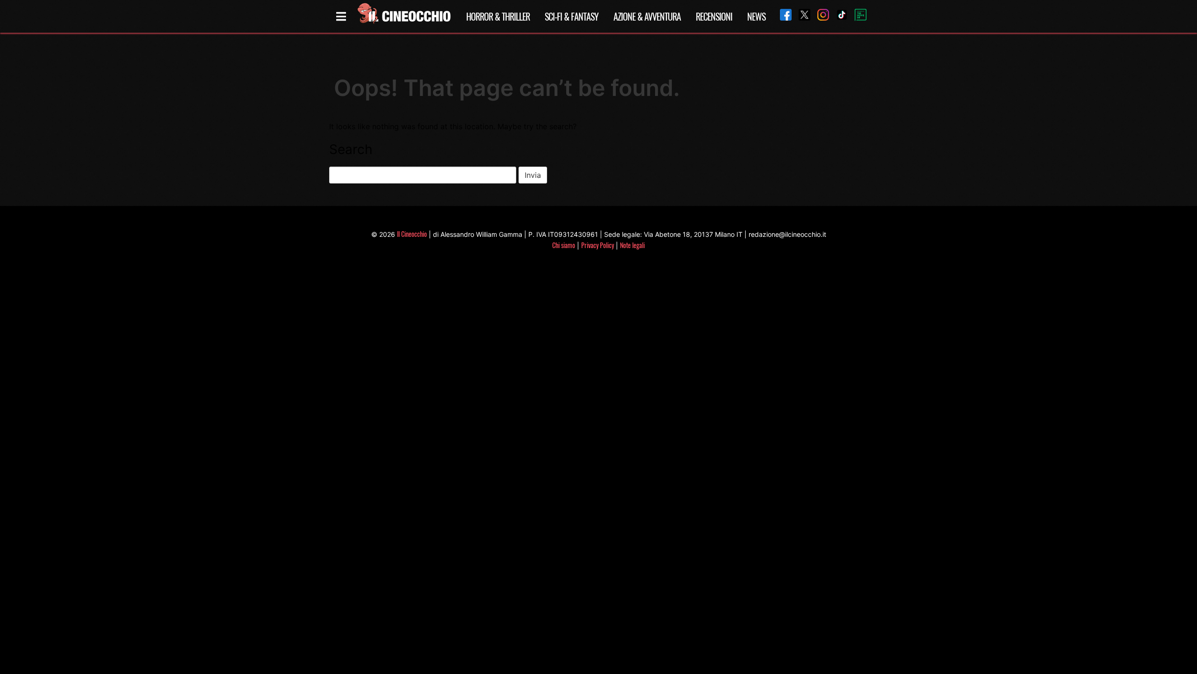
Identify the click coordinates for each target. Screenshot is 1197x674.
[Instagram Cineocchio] (819, 16)
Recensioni (714, 16)
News (756, 16)
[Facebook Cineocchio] (782, 16)
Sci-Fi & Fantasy (571, 16)
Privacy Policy (597, 245)
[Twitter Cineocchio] (801, 16)
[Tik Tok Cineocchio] (838, 16)
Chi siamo (563, 245)
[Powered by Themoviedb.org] (857, 16)
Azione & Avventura (647, 16)
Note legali (632, 245)
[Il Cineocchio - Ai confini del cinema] (403, 16)
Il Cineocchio (412, 234)
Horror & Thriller (498, 16)
